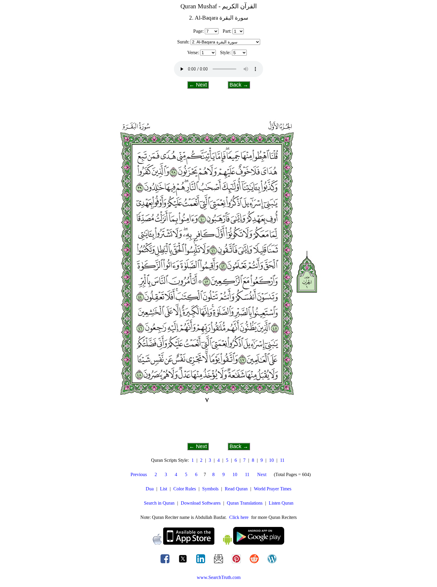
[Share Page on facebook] (166, 563)
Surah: (183, 41)
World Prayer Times (272, 488)
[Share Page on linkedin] (201, 563)
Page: (198, 31)
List (163, 488)
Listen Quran (281, 503)
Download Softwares (201, 503)
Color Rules (184, 488)
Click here (239, 517)
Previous (139, 474)
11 (282, 460)
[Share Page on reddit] (255, 563)
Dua (150, 488)
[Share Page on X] (183, 563)
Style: (225, 52)
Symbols (210, 488)
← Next (198, 85)
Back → (238, 85)
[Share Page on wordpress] (272, 563)
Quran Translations (244, 503)
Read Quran (236, 488)
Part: (227, 31)
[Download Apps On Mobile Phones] (218, 543)
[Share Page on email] (219, 563)
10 (271, 460)
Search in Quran (159, 503)
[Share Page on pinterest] (237, 563)
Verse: (193, 52)
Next (261, 474)
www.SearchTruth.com (218, 577)
